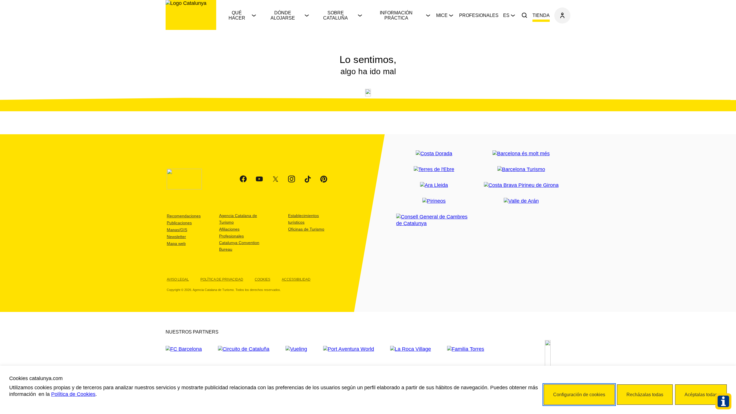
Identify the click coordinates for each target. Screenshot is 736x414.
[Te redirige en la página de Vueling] (296, 349)
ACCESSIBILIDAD (296, 279)
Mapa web (176, 243)
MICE (442, 15)
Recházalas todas (644, 394)
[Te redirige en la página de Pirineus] (434, 201)
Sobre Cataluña (335, 15)
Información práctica (396, 15)
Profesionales (479, 15)
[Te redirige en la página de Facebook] (243, 179)
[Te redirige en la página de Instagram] (291, 179)
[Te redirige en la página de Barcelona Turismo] (521, 169)
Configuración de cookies (579, 394)
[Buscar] (524, 15)
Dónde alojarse (283, 15)
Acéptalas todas (701, 394)
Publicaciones (179, 223)
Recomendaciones (184, 216)
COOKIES (262, 279)
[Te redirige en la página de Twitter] (275, 179)
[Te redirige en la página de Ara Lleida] (434, 185)
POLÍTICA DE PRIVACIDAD (221, 279)
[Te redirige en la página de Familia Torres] (465, 349)
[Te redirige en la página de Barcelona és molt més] (521, 153)
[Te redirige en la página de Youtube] (259, 179)
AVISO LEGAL (178, 279)
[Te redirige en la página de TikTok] (307, 179)
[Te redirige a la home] (191, 15)
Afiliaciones (229, 229)
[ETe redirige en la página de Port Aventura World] (348, 349)
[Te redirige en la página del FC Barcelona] (184, 349)
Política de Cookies (73, 394)
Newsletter (176, 236)
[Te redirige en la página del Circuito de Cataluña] (243, 349)
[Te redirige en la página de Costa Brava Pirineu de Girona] (521, 185)
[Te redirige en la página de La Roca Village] (410, 349)
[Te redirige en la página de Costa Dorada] (434, 153)
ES (506, 15)
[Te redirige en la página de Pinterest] (323, 179)
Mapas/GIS (177, 229)
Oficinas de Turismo (306, 229)
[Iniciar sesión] (562, 15)
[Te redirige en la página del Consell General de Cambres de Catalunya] (434, 220)
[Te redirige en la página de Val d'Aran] (521, 201)
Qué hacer (237, 15)
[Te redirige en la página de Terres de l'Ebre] (434, 169)
